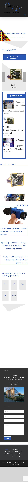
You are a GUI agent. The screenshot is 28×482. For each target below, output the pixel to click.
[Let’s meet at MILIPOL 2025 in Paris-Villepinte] (8, 142)
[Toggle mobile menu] (25, 14)
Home (6, 449)
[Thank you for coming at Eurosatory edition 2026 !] (8, 104)
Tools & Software (8, 453)
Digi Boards (7, 451)
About (18, 453)
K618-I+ (14, 85)
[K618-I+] (14, 67)
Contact (8, 456)
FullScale (17, 464)
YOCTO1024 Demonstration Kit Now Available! (13, 130)
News (16, 456)
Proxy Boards (14, 87)
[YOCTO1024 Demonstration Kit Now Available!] (8, 120)
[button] (3, 77)
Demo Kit (17, 451)
